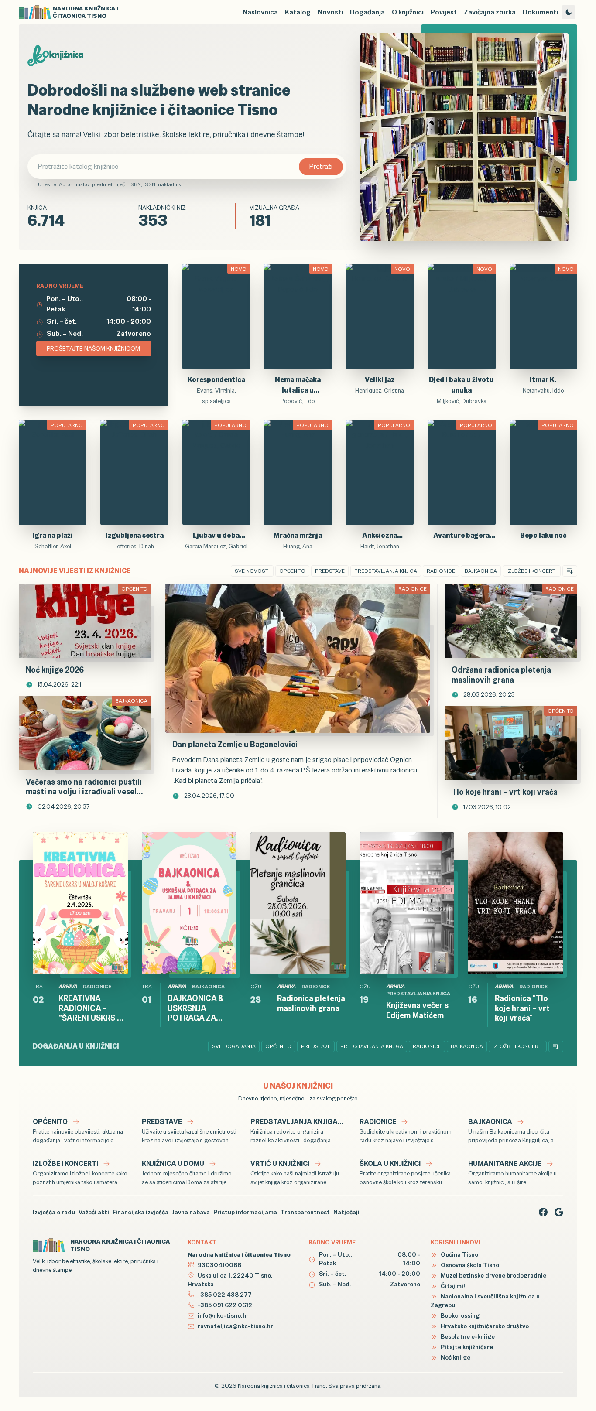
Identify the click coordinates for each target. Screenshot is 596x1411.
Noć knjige (454, 1357)
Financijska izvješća (140, 1212)
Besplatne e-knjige (467, 1336)
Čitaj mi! (452, 1286)
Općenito (292, 570)
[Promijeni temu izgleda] (568, 12)
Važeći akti (94, 1212)
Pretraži (320, 166)
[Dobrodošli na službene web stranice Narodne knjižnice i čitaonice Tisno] (464, 137)
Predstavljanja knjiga (385, 570)
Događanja (367, 12)
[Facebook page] (543, 1212)
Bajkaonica (481, 570)
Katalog (298, 12)
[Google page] (559, 1212)
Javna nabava (191, 1212)
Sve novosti (252, 570)
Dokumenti (540, 12)
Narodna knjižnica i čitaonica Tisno (282, 1386)
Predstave (330, 570)
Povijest (444, 12)
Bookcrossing (459, 1315)
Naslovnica (260, 12)
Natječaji (346, 1212)
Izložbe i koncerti (532, 570)
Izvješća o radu (54, 1212)
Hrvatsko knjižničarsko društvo (484, 1326)
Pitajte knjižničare (466, 1347)
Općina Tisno (458, 1254)
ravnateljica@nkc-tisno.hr (235, 1326)
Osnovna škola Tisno (469, 1265)
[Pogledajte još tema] (569, 571)
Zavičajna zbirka (490, 12)
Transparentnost (305, 1212)
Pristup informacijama (245, 1212)
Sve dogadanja (234, 1046)
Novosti (330, 12)
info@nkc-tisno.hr (223, 1315)
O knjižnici (408, 12)
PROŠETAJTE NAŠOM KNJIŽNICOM (93, 348)
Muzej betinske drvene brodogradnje (492, 1275)
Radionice (441, 570)
